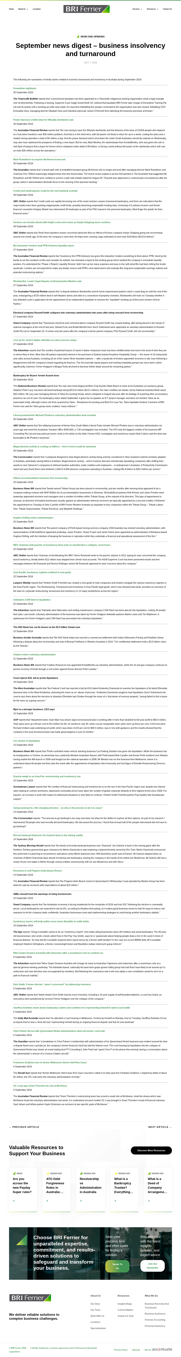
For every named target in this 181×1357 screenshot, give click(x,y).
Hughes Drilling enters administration (33, 518)
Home (11, 9)
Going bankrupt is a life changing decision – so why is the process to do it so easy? (58, 808)
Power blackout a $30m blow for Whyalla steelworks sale (43, 120)
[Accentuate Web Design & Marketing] (162, 1350)
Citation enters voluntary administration (34, 654)
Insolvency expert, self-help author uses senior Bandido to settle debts (51, 921)
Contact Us (167, 9)
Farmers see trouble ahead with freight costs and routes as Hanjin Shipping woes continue (61, 222)
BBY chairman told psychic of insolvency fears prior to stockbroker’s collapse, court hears (61, 545)
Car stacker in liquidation (26, 741)
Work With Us (97, 1316)
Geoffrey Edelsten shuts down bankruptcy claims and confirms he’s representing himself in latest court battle (71, 1008)
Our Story (95, 1304)
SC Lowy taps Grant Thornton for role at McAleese (40, 1086)
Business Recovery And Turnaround (157, 1306)
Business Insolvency (155, 1314)
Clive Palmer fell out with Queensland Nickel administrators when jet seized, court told (59, 1031)
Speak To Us (117, 1266)
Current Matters (125, 1310)
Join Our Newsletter (152, 1266)
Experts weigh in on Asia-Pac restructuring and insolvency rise (47, 776)
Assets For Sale (126, 1316)
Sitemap (136, 1350)
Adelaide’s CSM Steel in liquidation (31, 600)
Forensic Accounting (155, 1320)
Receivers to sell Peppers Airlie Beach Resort (37, 871)
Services (136, 9)
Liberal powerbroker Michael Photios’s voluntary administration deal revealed (54, 415)
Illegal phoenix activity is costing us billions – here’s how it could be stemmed (54, 446)
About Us (22, 9)
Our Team (95, 1310)
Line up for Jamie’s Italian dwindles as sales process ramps (45, 340)
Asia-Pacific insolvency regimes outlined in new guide (42, 572)
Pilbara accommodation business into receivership (40, 478)
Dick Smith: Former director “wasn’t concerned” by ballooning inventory (52, 984)
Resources (151, 9)
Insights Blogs (125, 1304)
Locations (37, 9)
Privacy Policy (121, 1350)
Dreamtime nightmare (24, 88)
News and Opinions (93, 36)
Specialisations (98, 1328)
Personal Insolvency (155, 1326)
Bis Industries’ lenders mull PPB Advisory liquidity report (43, 245)
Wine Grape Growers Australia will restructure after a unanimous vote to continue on (58, 953)
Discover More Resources (151, 1150)
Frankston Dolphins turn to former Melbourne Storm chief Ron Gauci (50, 1062)
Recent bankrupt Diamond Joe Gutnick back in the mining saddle (48, 835)
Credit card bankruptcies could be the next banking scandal (45, 191)
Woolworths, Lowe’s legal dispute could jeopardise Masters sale (47, 281)
